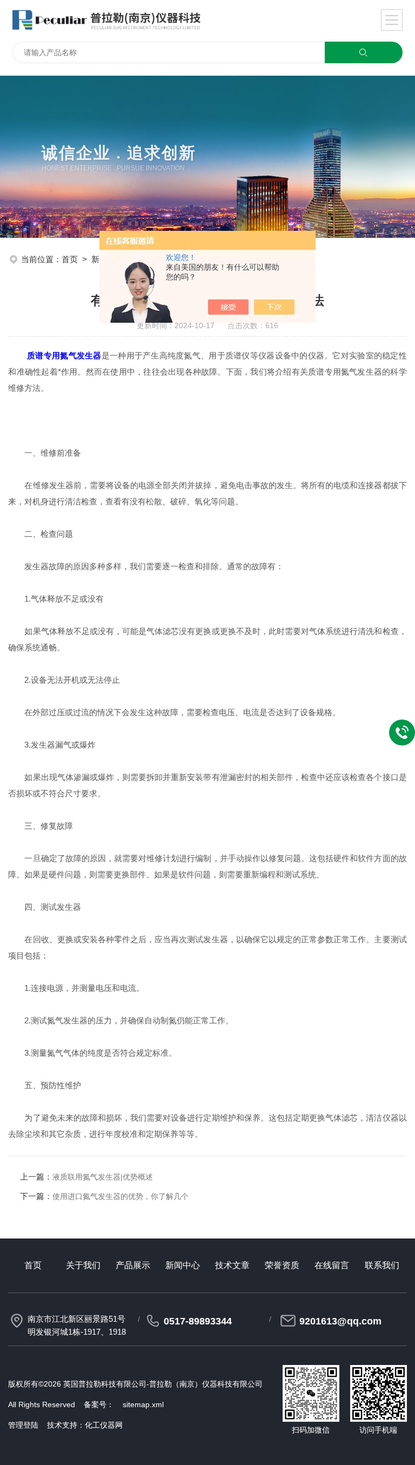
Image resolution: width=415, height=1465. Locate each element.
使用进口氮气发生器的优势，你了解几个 (120, 1196)
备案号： (99, 1404)
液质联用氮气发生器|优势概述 (102, 1177)
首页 (70, 259)
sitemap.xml (143, 1404)
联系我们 (382, 1265)
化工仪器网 (104, 1425)
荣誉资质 (282, 1265)
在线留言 (331, 1265)
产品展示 (133, 1265)
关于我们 (83, 1265)
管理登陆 (23, 1425)
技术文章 (232, 1265)
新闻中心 (182, 1265)
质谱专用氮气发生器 (64, 355)
